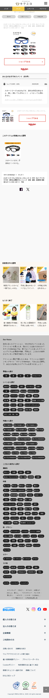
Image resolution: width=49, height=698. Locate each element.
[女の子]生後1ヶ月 (19, 443)
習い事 (6, 400)
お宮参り (20, 409)
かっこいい (36, 545)
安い (23, 518)
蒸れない (21, 485)
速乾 (28, 472)
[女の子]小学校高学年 (38, 457)
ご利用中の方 (8, 639)
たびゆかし (36, 595)
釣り (6, 409)
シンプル (34, 540)
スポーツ (6, 405)
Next (45, 276)
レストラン (14, 386)
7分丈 (6, 513)
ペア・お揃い (7, 522)
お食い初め (28, 409)
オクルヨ (29, 590)
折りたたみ (27, 504)
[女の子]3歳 (7, 453)
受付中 (9, 16)
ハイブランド (15, 518)
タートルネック (15, 531)
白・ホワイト (7, 558)
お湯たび (37, 590)
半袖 (13, 509)
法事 (13, 409)
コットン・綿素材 (35, 531)
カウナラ (19, 595)
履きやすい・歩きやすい (18, 490)
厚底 (42, 513)
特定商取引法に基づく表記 (28, 665)
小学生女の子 (22, 572)
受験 (29, 395)
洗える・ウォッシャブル (11, 477)
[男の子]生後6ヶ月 (9, 429)
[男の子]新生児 (8, 425)
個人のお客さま (9, 619)
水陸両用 (30, 477)
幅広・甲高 (28, 509)
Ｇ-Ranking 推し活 (31, 598)
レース (34, 536)
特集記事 (40, 16)
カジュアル (7, 545)
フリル (41, 536)
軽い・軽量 (28, 499)
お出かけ (6, 386)
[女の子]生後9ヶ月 (21, 448)
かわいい (27, 540)
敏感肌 (28, 513)
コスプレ (6, 583)
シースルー (25, 531)
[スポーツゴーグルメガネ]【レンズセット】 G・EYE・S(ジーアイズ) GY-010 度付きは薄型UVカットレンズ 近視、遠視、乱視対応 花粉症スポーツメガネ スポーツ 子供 (24, 180)
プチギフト (21, 567)
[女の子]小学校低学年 (10, 457)
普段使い (29, 545)
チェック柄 (26, 536)
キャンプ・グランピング (32, 405)
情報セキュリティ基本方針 (13, 670)
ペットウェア (15, 583)
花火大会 (23, 391)
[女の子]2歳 (40, 448)
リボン (6, 540)
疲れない (29, 485)
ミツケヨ (27, 595)
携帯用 (20, 504)
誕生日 (6, 395)
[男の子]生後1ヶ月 (19, 425)
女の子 (6, 572)
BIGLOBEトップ (9, 675)
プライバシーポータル (30, 659)
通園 (20, 400)
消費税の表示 (21, 648)
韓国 (20, 513)
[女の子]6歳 (32, 453)
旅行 (21, 386)
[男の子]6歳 (32, 434)
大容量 (20, 499)
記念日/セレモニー (33, 391)
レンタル (34, 513)
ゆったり (13, 499)
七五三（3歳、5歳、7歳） (11, 414)
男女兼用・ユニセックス (27, 522)
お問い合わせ (8, 648)
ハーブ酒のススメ (17, 598)
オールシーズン (36, 376)
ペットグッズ (24, 583)
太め (6, 499)
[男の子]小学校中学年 (24, 439)
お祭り (38, 386)
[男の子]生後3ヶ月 (31, 425)
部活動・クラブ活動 (38, 400)
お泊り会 (21, 395)
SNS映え (16, 522)
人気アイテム (24, 16)
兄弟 (29, 567)
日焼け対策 (22, 495)
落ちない (29, 490)
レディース (30, 8)
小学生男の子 (31, 572)
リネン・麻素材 (8, 536)
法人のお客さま (9, 626)
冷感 (13, 472)
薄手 (6, 509)
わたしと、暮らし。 (13, 593)
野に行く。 (10, 595)
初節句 (36, 409)
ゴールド (35, 558)
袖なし (36, 509)
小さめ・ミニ (38, 495)
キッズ (18, 8)
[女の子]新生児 (8, 443)
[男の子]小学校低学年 (10, 439)
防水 (21, 472)
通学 (13, 400)
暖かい (36, 485)
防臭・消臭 (23, 477)
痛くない (6, 495)
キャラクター (7, 576)
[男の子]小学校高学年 (38, 439)
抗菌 (38, 477)
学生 (40, 572)
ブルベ (6, 518)
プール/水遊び (15, 391)
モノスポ (37, 593)
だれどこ (21, 590)
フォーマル (7, 550)
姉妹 (36, 567)
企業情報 (6, 632)
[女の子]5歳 (23, 453)
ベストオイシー (27, 593)
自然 (14, 545)
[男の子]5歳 (23, 434)
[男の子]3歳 (7, 434)
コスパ (37, 518)
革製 (13, 540)
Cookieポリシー (9, 665)
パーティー (14, 395)
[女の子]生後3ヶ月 (31, 443)
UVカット (6, 472)
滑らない (14, 485)
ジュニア (6, 567)
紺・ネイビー (27, 558)
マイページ (43, 8)
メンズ (6, 8)
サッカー (13, 405)
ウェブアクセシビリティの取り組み (16, 654)
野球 (20, 405)
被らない (36, 490)
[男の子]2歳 (40, 429)
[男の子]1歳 (31, 429)
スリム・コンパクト (9, 504)
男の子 (13, 572)
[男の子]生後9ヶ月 (21, 429)
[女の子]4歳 (15, 453)
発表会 (36, 395)
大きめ (30, 495)
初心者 (13, 567)
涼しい (6, 490)
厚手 (35, 504)
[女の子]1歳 (31, 448)
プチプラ (30, 518)
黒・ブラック (17, 558)
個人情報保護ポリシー (11, 659)
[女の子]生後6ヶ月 (9, 448)
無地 (20, 540)
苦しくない (7, 485)
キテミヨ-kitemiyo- (9, 174)
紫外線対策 (14, 495)
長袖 (20, 509)
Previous (4, 276)
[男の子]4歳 (15, 434)
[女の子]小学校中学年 (24, 457)
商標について (31, 670)
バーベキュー (30, 386)
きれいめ (21, 545)
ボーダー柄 (18, 536)
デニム (6, 531)
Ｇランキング (11, 590)
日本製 (13, 513)
